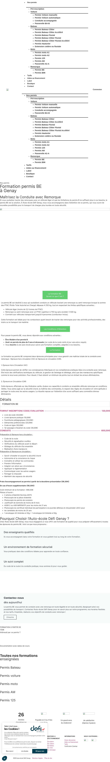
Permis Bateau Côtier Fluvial (48, 38)
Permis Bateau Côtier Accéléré (49, 32)
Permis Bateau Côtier (44, 29)
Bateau (34, 26)
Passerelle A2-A (42, 64)
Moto (33, 49)
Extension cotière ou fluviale (48, 46)
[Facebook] (93, 758)
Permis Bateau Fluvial (45, 35)
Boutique (31, 83)
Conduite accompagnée (46, 21)
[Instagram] (97, 758)
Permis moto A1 (42, 52)
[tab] (55, 295)
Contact (30, 86)
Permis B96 (40, 73)
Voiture (34, 12)
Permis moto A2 (42, 55)
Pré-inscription (37, 9)
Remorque (35, 67)
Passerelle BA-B (42, 23)
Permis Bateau (10, 667)
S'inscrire (10, 617)
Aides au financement (36, 78)
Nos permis (32, 2)
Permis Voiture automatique (47, 18)
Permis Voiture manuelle (46, 15)
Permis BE (39, 70)
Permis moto (9, 684)
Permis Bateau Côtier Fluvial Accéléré (52, 41)
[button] (55, 89)
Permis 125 (40, 58)
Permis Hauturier (42, 44)
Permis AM (40, 61)
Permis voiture (10, 676)
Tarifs (29, 75)
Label (29, 81)
